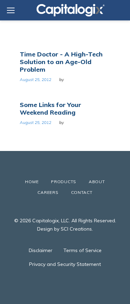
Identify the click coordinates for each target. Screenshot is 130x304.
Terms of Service (82, 250)
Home (31, 181)
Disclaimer (40, 250)
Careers (47, 192)
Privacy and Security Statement (65, 264)
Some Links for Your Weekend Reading (50, 108)
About (97, 181)
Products (63, 181)
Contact (82, 192)
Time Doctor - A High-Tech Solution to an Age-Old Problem (61, 61)
